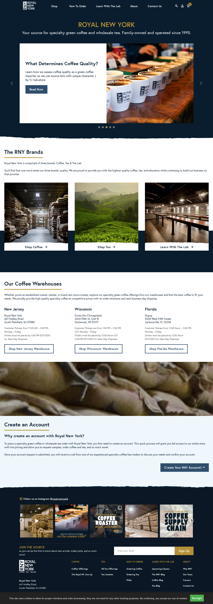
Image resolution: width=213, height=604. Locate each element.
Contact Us (155, 6)
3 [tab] (106, 127)
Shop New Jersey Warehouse (29, 349)
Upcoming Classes (161, 568)
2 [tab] (103, 127)
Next (201, 83)
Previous (12, 83)
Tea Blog (156, 585)
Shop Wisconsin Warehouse (98, 349)
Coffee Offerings (80, 568)
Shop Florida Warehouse (166, 349)
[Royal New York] (29, 6)
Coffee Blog (157, 580)
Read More (36, 91)
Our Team (188, 574)
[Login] (182, 6)
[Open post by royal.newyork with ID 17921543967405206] (141, 521)
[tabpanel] (107, 83)
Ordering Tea (132, 574)
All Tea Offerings (109, 568)
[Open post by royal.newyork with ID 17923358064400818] (106, 521)
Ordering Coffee (134, 568)
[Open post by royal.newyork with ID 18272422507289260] (71, 521)
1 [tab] (99, 127)
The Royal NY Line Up (82, 574)
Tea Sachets (107, 574)
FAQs (129, 580)
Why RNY (187, 568)
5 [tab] (114, 127)
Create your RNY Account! (183, 467)
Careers (187, 580)
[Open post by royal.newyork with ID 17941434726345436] (176, 521)
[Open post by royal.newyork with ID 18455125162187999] (36, 521)
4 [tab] (110, 127)
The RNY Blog (158, 574)
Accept (197, 598)
